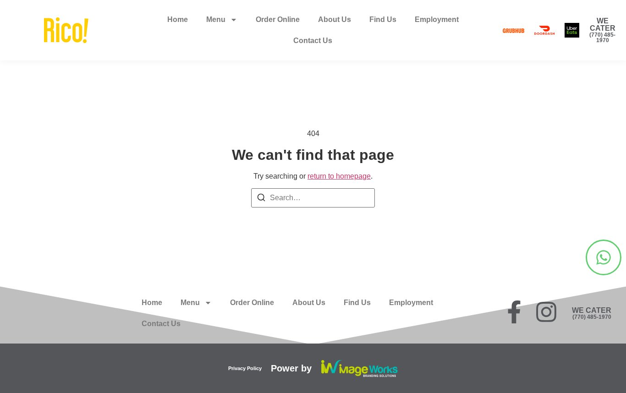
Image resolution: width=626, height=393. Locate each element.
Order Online (278, 19)
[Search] (261, 199)
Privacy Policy (245, 368)
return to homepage (339, 176)
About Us (334, 19)
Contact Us (312, 40)
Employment (437, 19)
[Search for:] (313, 197)
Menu (215, 19)
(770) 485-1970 (602, 38)
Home (177, 19)
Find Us (382, 19)
